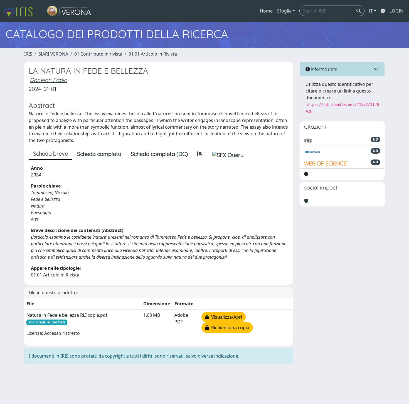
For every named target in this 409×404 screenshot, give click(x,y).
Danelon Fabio (48, 79)
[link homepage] (20, 11)
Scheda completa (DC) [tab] (159, 153)
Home (266, 11)
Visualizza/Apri (225, 317)
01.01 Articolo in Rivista (153, 54)
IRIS (28, 54)
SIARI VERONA (53, 54)
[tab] (200, 154)
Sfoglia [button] (284, 11)
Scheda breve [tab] (50, 153)
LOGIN (396, 11)
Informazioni (323, 69)
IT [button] (371, 11)
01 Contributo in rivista (98, 54)
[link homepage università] (69, 11)
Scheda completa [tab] (99, 153)
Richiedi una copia (229, 328)
